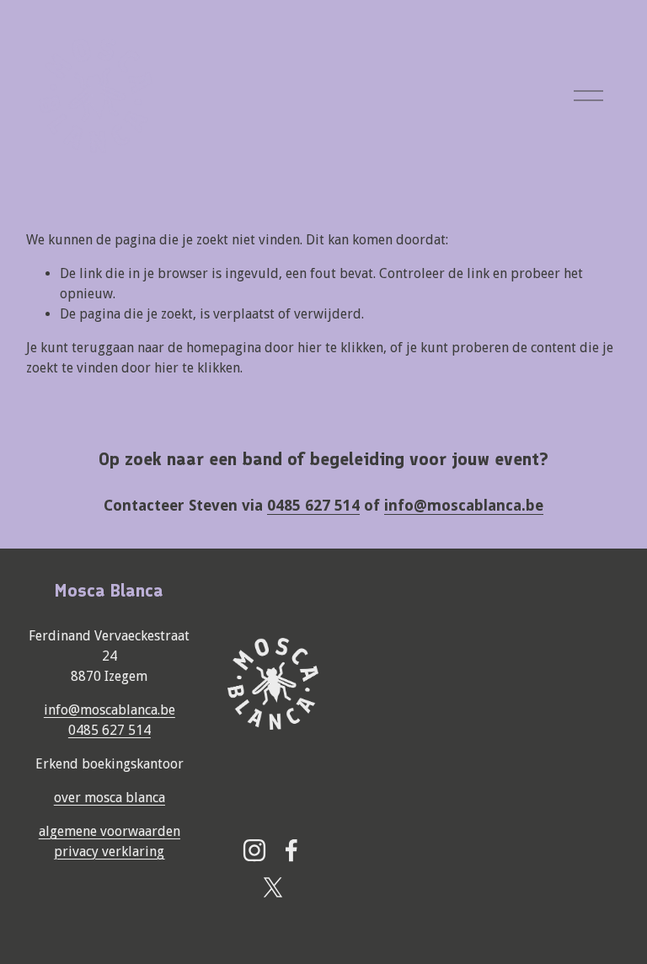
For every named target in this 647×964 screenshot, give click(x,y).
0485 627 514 (109, 730)
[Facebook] (291, 850)
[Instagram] (254, 850)
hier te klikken (340, 348)
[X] (273, 887)
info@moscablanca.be (109, 710)
